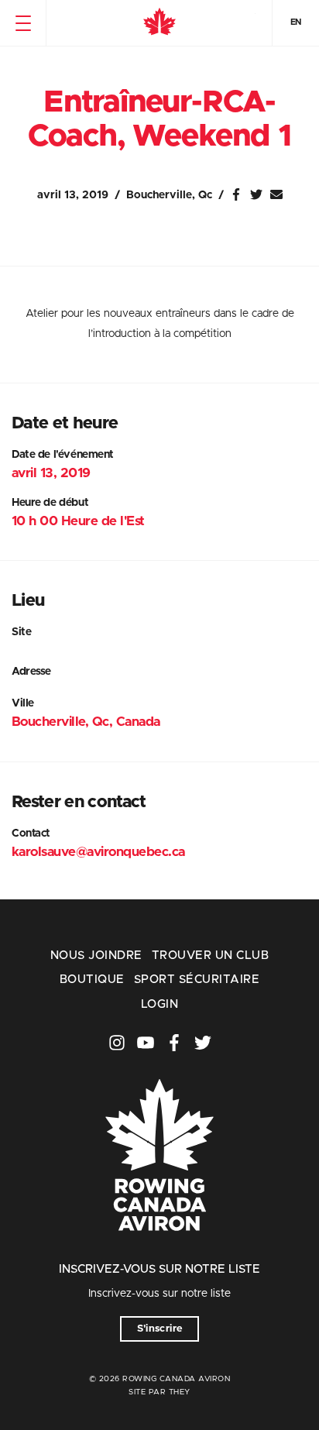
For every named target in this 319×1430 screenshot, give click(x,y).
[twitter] (202, 1042)
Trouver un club (210, 955)
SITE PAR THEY (159, 1392)
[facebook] (174, 1042)
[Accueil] (159, 23)
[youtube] (145, 1042)
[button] (23, 23)
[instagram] (116, 1042)
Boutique (92, 979)
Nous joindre (96, 955)
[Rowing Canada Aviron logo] (159, 1252)
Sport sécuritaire (196, 979)
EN (295, 22)
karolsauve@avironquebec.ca (98, 851)
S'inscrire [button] (160, 1329)
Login (159, 1004)
